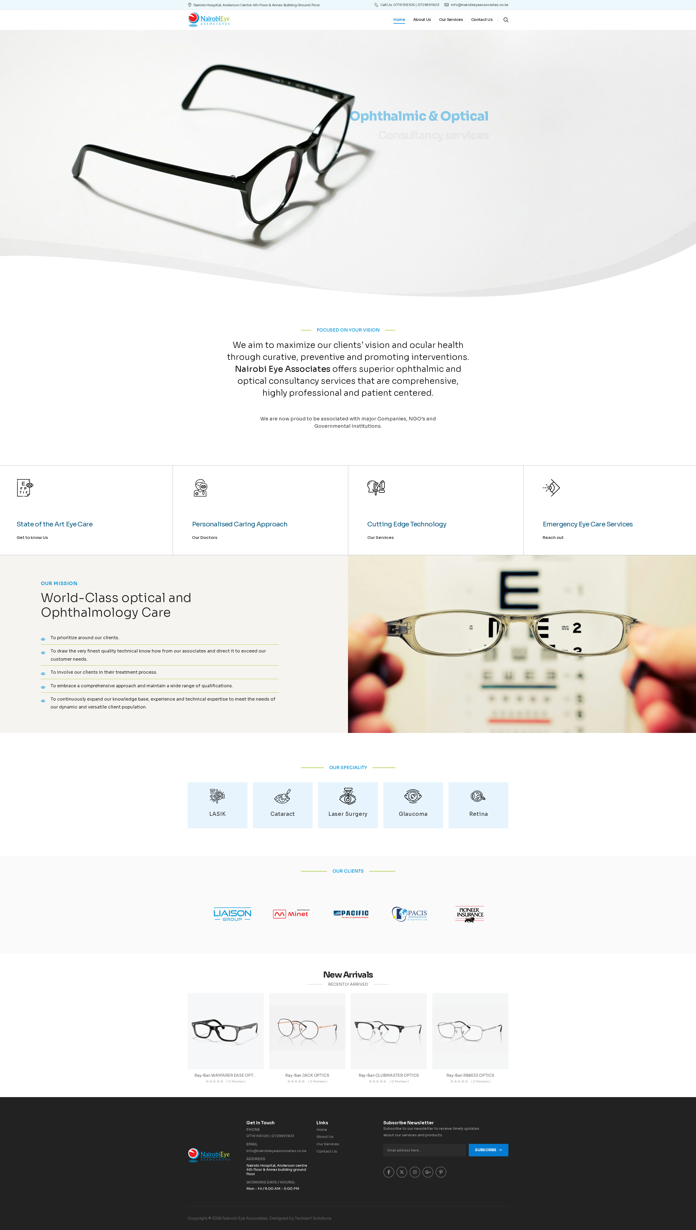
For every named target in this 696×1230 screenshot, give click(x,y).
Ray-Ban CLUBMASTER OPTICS (389, 1075)
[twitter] (401, 1172)
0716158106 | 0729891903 (270, 1136)
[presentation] (45, 136)
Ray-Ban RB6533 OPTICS (470, 1075)
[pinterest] (441, 1172)
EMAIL (252, 1144)
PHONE (253, 1130)
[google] (427, 1172)
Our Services (451, 19)
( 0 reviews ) (236, 1081)
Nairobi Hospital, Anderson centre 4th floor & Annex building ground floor (256, 5)
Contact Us (482, 19)
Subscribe (485, 1150)
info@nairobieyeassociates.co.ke (276, 1150)
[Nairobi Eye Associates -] (208, 20)
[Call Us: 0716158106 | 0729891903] (376, 5)
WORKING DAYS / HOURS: (270, 1182)
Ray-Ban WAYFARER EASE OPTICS (227, 1075)
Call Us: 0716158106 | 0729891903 (409, 4)
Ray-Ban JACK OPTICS (307, 1075)
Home (399, 19)
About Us (422, 19)
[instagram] (414, 1172)
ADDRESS (255, 1159)
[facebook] (388, 1172)
